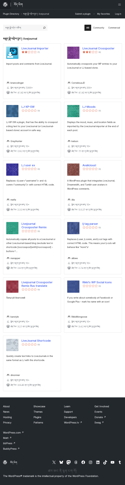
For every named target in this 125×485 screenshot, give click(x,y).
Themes (38, 411)
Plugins (37, 417)
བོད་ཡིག (13, 462)
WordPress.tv (73, 422)
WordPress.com (13, 432)
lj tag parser (90, 223)
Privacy (7, 422)
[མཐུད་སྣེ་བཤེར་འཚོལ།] (44, 28)
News (6, 411)
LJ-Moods (89, 106)
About (6, 406)
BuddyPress (11, 448)
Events (98, 411)
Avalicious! (89, 165)
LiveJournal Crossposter (98, 48)
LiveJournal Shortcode (36, 340)
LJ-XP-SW (28, 106)
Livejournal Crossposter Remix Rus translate (37, 284)
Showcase (39, 406)
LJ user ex (28, 165)
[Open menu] (120, 4)
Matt (7, 437)
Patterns (38, 422)
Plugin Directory (11, 13)
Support (68, 411)
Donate (100, 417)
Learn (67, 406)
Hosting (7, 417)
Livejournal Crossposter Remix (34, 225)
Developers (70, 417)
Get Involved (102, 406)
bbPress (9, 443)
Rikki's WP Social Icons (97, 282)
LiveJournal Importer (34, 48)
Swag (99, 422)
